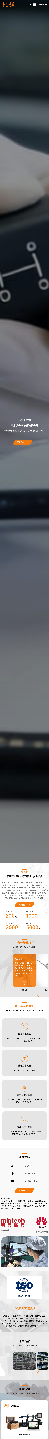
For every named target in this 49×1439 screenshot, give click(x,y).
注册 (40, 5)
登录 (45, 5)
